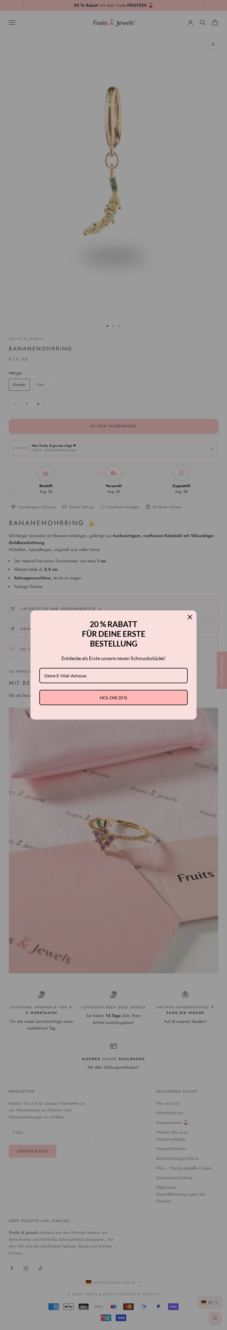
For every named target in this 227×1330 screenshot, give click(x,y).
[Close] (190, 617)
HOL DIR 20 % (113, 697)
